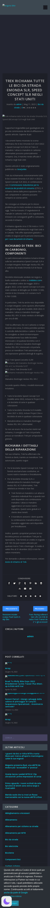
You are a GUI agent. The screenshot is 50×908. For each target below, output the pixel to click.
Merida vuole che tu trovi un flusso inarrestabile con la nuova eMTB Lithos (23, 795)
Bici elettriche (11, 846)
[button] (6, 901)
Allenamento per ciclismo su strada (21, 826)
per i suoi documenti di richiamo (19, 239)
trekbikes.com (35, 280)
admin (19, 104)
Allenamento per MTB (15, 833)
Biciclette (9, 853)
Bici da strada (11, 839)
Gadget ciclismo (12, 866)
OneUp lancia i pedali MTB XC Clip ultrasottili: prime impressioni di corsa (23, 775)
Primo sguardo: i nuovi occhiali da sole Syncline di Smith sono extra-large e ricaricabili (23, 785)
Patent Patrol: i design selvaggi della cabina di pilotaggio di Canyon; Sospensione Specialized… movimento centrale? (24, 703)
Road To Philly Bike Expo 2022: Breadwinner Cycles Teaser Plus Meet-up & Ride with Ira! (24, 683)
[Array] (25, 663)
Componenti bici (13, 859)
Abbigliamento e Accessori (17, 813)
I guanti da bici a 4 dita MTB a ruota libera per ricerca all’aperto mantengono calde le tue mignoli (24, 756)
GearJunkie (21, 169)
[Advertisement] (25, 41)
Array (8, 668)
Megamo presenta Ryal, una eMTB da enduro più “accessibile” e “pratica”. (22, 766)
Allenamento (11, 819)
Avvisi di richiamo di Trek (15, 562)
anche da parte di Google (16, 892)
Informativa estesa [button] (12, 896)
